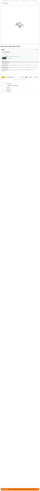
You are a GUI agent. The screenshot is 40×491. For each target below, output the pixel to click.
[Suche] (34, 3)
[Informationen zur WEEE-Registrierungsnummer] (11, 91)
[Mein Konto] (35, 3)
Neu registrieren (9, 58)
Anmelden (4, 58)
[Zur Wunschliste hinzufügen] (38, 46)
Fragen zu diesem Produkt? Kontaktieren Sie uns (20, 79)
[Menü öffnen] (2, 3)
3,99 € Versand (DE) (6, 51)
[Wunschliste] (36, 3)
